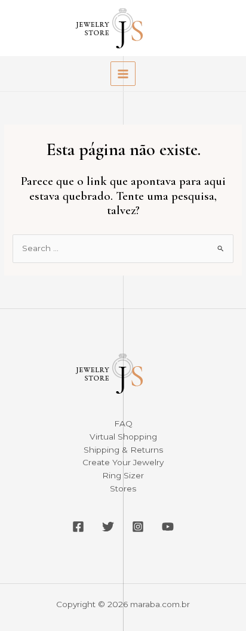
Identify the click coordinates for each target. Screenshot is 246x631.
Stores (123, 488)
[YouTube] (168, 527)
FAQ (123, 423)
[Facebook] (78, 527)
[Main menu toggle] (122, 73)
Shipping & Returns (123, 449)
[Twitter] (108, 527)
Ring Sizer (123, 475)
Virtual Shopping (123, 436)
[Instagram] (138, 527)
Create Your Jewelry (123, 462)
